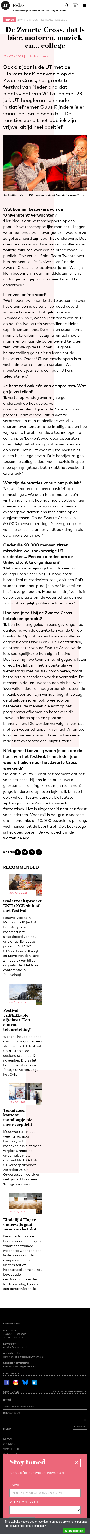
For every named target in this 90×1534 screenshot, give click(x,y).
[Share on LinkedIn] (39, 852)
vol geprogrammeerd (41, 279)
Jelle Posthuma (37, 56)
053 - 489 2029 (15, 1337)
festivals (46, 19)
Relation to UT (11, 1413)
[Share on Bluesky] (25, 852)
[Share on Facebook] (17, 852)
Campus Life (12, 1454)
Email (14, 1485)
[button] (76, 1463)
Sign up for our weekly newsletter (70, 1391)
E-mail (7, 1399)
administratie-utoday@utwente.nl (23, 1356)
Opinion (9, 1444)
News (9, 19)
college (61, 19)
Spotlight (11, 1449)
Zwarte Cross (27, 19)
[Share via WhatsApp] (32, 852)
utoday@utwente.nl (15, 1347)
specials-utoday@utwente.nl (20, 1366)
